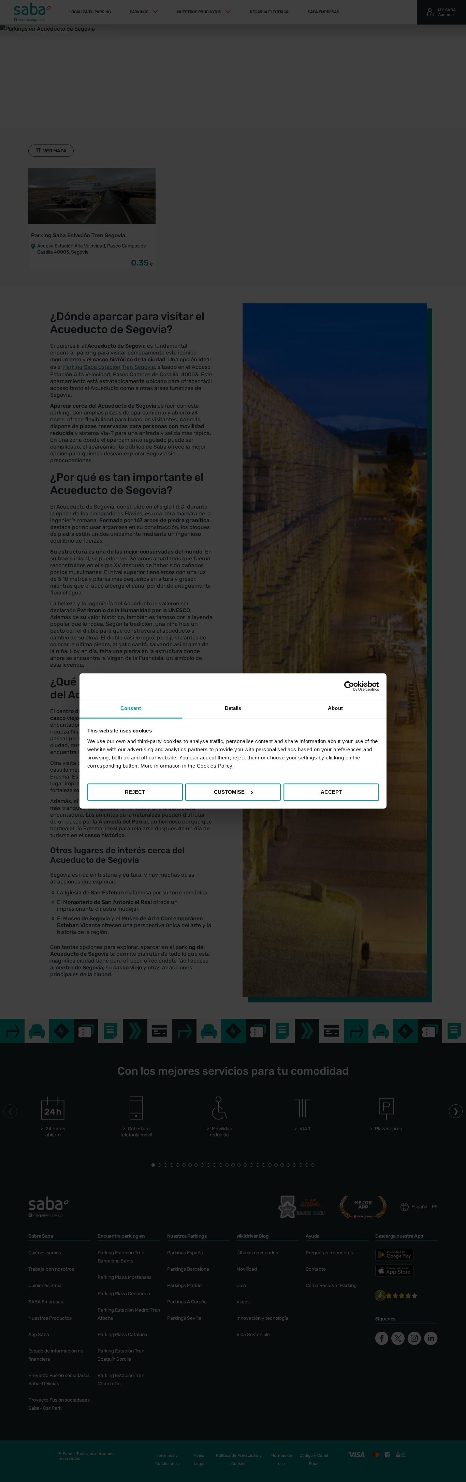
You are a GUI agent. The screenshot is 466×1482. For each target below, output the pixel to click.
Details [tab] (233, 708)
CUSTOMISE (229, 792)
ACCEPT (331, 792)
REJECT (135, 792)
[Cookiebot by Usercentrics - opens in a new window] (349, 686)
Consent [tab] (130, 708)
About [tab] (335, 708)
